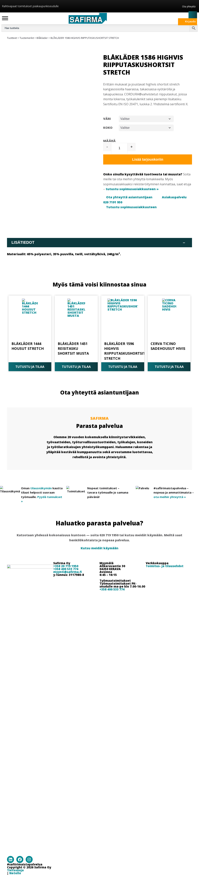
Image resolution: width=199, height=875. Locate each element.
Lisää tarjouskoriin (147, 159)
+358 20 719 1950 (65, 566)
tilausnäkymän (41, 488)
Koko (108, 127)
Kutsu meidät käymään (99, 548)
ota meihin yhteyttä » (170, 497)
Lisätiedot (98, 242)
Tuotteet (12, 38)
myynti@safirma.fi (67, 572)
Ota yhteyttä (189, 6)
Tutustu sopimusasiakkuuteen (131, 207)
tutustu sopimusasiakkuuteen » (132, 189)
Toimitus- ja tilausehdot (164, 566)
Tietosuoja (15, 870)
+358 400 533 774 (65, 569)
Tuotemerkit (27, 38)
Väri (107, 119)
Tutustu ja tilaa (29, 367)
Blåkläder (42, 38)
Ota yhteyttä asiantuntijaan (129, 197)
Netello (15, 873)
